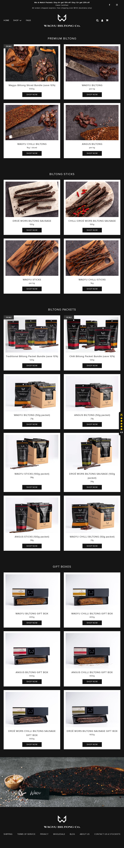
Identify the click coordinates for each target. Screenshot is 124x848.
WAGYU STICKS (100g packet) (32, 473)
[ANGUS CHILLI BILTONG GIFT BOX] (92, 650)
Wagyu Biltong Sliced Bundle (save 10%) (32, 85)
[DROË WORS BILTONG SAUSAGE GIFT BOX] (92, 709)
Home (6, 20)
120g (32, 360)
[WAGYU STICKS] (31, 258)
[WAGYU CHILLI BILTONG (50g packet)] (92, 515)
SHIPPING (8, 834)
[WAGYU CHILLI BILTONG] (31, 122)
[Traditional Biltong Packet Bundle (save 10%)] (31, 335)
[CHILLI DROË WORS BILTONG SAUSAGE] (92, 199)
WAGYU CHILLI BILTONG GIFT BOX (92, 613)
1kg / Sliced (32, 147)
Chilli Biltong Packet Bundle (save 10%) (92, 356)
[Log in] (102, 20)
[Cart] (107, 20)
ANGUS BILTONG (92, 144)
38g (32, 477)
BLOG (72, 834)
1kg (92, 283)
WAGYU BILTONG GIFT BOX (32, 613)
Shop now (32, 94)
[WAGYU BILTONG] (92, 63)
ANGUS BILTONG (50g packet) (92, 415)
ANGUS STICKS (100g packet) (32, 536)
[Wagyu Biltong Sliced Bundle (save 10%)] (31, 63)
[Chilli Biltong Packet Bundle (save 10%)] (92, 335)
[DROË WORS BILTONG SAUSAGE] (31, 199)
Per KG (92, 89)
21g (31, 418)
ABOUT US (85, 834)
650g (31, 89)
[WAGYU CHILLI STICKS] (92, 258)
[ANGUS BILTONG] (92, 122)
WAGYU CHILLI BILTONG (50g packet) (92, 536)
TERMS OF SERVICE (26, 834)
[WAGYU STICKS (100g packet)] (31, 452)
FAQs (28, 20)
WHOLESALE (59, 834)
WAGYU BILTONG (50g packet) (32, 415)
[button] (121, 423)
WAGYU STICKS (32, 279)
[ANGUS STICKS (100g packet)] (31, 515)
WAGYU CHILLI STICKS (92, 279)
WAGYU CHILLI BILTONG (32, 144)
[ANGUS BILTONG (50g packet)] (92, 393)
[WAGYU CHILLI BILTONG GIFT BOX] (92, 592)
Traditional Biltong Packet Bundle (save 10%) (32, 356)
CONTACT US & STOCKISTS (107, 834)
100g (32, 224)
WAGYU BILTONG (92, 85)
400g (31, 617)
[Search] (97, 20)
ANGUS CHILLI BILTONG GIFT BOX (92, 672)
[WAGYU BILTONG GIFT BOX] (31, 592)
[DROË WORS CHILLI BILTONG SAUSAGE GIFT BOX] (31, 709)
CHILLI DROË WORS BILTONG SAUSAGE (92, 220)
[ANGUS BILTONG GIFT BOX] (31, 650)
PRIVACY (44, 834)
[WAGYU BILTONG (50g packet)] (31, 393)
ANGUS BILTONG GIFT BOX (32, 672)
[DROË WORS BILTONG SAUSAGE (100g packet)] (92, 452)
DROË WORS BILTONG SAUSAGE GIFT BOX (92, 731)
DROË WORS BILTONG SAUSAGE (32, 220)
